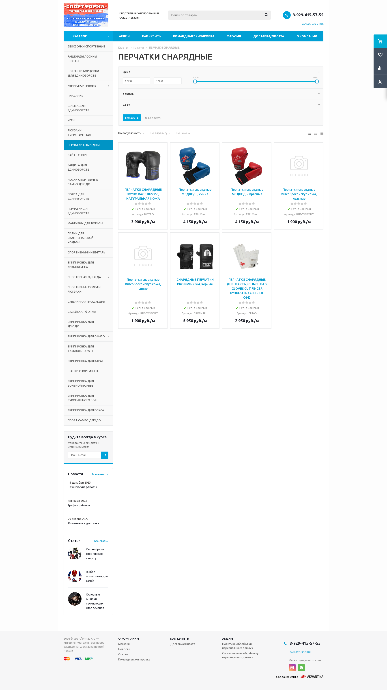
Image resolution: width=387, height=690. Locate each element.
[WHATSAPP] (301, 667)
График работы (79, 505)
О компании (307, 36)
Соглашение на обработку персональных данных (240, 655)
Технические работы (82, 487)
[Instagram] (292, 667)
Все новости (100, 474)
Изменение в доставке (83, 523)
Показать (132, 117)
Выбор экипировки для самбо (97, 576)
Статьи (123, 654)
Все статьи (101, 541)
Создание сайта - (288, 676)
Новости (124, 649)
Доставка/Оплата (268, 36)
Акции (124, 36)
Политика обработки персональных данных (237, 645)
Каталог (80, 36)
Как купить (151, 36)
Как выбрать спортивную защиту (95, 554)
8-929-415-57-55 (307, 15)
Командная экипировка (193, 36)
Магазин (234, 36)
